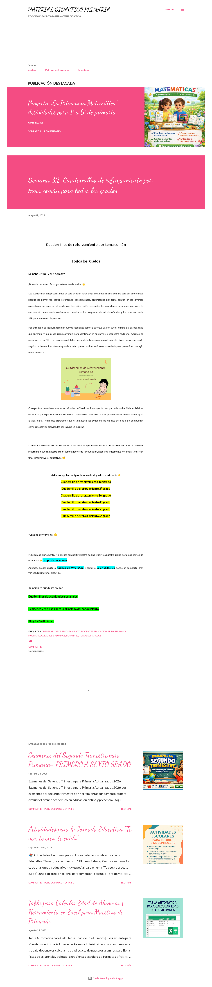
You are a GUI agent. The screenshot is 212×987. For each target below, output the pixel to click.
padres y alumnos (54, 635)
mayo (122, 631)
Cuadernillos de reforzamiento (61, 631)
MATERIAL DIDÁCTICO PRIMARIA (69, 9)
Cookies (32, 69)
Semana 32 (72, 635)
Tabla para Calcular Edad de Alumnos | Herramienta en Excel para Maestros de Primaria (75, 912)
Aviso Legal (84, 69)
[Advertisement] (93, 42)
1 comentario (52, 131)
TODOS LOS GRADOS (90, 635)
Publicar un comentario (59, 809)
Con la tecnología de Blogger (108, 978)
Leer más (126, 809)
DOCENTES (87, 631)
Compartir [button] (34, 131)
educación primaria (106, 631)
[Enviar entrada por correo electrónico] (30, 642)
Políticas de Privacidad (57, 69)
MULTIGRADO (35, 635)
